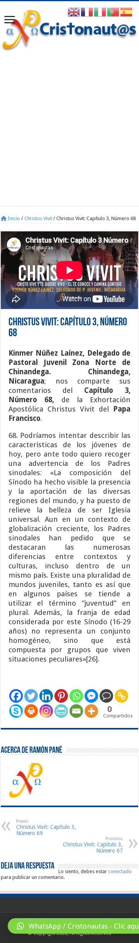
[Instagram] (46, 711)
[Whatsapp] (76, 696)
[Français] (87, 12)
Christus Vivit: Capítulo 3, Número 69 (46, 827)
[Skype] (16, 711)
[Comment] (106, 696)
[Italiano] (100, 12)
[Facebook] (16, 696)
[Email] (76, 711)
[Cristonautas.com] (69, 28)
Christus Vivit (38, 218)
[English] (74, 12)
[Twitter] (31, 696)
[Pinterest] (61, 696)
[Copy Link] (121, 696)
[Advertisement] (69, 124)
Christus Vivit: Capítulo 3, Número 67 (93, 845)
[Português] (113, 12)
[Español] (126, 12)
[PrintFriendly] (61, 711)
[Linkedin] (46, 696)
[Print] (31, 711)
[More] (91, 711)
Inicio (13, 218)
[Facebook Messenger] (91, 696)
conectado (120, 871)
